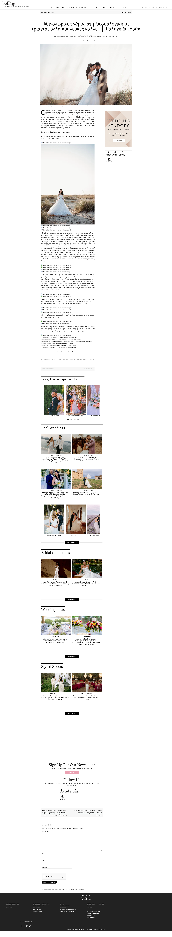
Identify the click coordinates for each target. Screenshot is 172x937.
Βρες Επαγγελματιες (95, 904)
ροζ (67, 277)
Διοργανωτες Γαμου (75, 416)
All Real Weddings (54, 535)
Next (101, 400)
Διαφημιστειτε (91, 915)
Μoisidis (73, 347)
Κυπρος (89, 908)
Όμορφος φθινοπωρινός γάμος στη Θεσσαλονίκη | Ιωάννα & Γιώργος (86, 493)
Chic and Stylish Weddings (68, 909)
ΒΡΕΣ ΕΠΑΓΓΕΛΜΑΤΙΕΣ (52, 7)
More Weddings (72, 542)
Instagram (60, 136)
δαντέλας (44, 317)
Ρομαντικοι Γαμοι (97, 535)
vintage (67, 279)
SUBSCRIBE (72, 772)
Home (30, 106)
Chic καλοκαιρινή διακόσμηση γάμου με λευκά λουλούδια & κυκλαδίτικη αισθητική (55, 640)
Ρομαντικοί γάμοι (61, 359)
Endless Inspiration (42, 904)
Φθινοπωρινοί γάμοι (71, 359)
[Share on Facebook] (76, 40)
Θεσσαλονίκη (73, 113)
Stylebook (36, 908)
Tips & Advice (37, 909)
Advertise (75, 929)
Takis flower (56, 339)
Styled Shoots (52, 666)
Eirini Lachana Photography (59, 132)
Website (44, 867)
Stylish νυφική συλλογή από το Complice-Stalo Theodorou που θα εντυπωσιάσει (86, 583)
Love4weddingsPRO (93, 914)
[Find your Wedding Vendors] (118, 129)
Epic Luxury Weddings (67, 911)
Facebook (69, 136)
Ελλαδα (89, 906)
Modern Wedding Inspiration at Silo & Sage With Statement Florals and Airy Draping (55, 697)
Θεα (74, 345)
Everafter (63, 908)
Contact (81, 929)
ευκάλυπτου (90, 275)
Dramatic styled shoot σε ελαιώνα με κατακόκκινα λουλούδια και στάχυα (86, 697)
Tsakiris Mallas (57, 341)
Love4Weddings (12, 904)
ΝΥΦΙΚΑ (55, 580)
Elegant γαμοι (75, 535)
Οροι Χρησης (89, 929)
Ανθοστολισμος (97, 416)
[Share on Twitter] (80, 40)
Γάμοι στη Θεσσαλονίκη (82, 359)
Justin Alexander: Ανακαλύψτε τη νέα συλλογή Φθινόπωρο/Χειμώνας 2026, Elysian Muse (55, 583)
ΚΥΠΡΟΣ (123, 7)
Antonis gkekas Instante (83, 341)
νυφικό (46, 315)
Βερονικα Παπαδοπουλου (58, 345)
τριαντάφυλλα (59, 121)
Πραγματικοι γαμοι (47, 12)
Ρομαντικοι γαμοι (71, 37)
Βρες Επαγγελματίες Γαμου (62, 379)
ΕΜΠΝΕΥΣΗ (103, 7)
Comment (45, 831)
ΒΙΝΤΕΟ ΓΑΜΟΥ (113, 7)
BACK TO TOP (86, 895)
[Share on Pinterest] (84, 40)
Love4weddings (65, 906)
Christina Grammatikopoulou (62, 343)
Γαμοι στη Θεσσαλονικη (98, 37)
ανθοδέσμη (49, 275)
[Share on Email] (87, 40)
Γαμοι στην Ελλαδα (112, 37)
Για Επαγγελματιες (95, 912)
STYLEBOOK (93, 7)
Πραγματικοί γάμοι (37, 106)
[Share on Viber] (95, 40)
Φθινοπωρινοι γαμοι (84, 37)
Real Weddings (53, 428)
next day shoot (78, 123)
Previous (43, 400)
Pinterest (79, 136)
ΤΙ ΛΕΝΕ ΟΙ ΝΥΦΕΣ (81, 7)
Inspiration (56, 637)
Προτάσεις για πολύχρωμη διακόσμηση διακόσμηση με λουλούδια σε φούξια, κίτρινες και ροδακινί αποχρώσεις (86, 641)
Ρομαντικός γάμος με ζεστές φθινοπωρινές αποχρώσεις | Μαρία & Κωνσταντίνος (86, 459)
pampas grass (89, 283)
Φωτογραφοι (54, 416)
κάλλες (48, 121)
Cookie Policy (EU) (99, 929)
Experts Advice (37, 911)
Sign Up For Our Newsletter (72, 764)
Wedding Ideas (53, 609)
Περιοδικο (9, 908)
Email (44, 860)
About (8, 906)
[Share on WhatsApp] (91, 40)
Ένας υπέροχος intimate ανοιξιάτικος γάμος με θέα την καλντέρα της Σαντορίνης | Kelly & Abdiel (55, 460)
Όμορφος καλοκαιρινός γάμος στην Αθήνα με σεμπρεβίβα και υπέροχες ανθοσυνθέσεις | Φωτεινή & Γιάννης (55, 495)
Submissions (91, 917)
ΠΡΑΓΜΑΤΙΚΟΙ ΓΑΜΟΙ (67, 7)
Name (44, 853)
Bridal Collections (55, 552)
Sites (62, 904)
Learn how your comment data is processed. (73, 889)
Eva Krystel (78, 339)
